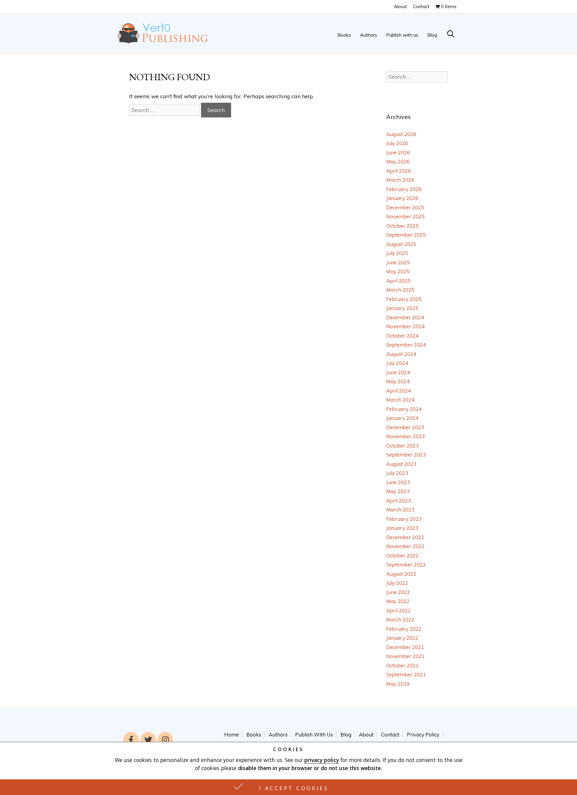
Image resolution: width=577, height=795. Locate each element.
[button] (288, 787)
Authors (368, 35)
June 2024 (398, 372)
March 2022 (400, 619)
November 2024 (405, 326)
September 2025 (406, 235)
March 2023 (400, 509)
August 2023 (401, 464)
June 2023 (398, 482)
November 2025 (405, 216)
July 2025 (397, 253)
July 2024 (397, 363)
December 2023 (405, 427)
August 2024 (401, 354)
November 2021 (405, 656)
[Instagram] (165, 740)
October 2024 (402, 335)
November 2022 (405, 546)
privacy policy (321, 759)
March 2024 (400, 399)
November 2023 (405, 436)
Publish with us (402, 35)
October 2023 (402, 445)
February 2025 (404, 299)
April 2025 (398, 281)
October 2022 (402, 555)
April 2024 (398, 390)
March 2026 (400, 180)
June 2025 (398, 262)
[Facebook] (131, 740)
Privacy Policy (423, 734)
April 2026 (398, 171)
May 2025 (398, 271)
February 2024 (404, 409)
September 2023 (406, 454)
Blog (432, 35)
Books (344, 35)
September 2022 (406, 564)
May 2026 (398, 161)
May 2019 (398, 684)
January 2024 (402, 418)
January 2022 (402, 638)
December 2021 (405, 647)
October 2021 (402, 665)
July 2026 (397, 143)
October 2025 (402, 226)
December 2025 (405, 207)
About (400, 6)
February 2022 (404, 629)
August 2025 (401, 244)
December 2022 (405, 537)
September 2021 (406, 674)
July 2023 (397, 473)
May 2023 (398, 491)
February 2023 (404, 519)
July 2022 (397, 583)
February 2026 (404, 189)
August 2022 (401, 574)
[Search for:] (165, 110)
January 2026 (402, 198)
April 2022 (398, 610)
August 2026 (401, 134)
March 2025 (400, 290)
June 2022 (398, 592)
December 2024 (405, 317)
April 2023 (398, 500)
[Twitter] (148, 740)
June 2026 (398, 152)
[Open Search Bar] (450, 35)
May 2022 (398, 601)
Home (231, 734)
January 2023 (402, 528)
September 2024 (406, 344)
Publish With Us (314, 734)
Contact (421, 6)
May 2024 (398, 381)
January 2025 (402, 308)
